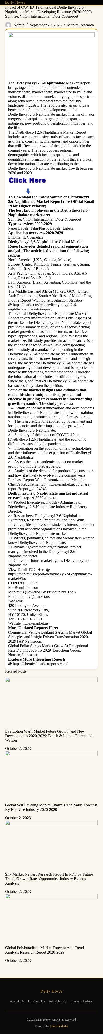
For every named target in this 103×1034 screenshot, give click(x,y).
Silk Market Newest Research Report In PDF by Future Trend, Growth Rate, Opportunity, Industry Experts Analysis (49, 878)
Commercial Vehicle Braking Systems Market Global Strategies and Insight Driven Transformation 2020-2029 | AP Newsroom (50, 636)
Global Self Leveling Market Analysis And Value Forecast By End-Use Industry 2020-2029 (51, 807)
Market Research (80, 25)
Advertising (58, 1001)
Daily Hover (15, 2)
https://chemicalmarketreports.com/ (40, 664)
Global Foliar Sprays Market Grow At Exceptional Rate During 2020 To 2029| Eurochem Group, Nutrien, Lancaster (48, 650)
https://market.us (35, 623)
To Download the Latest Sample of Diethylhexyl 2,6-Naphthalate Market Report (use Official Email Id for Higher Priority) (51, 201)
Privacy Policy (81, 1001)
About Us (17, 1001)
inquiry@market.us (35, 596)
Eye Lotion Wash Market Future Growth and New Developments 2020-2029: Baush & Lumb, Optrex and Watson (48, 735)
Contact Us (36, 1001)
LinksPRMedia (59, 1026)
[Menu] (96, 2)
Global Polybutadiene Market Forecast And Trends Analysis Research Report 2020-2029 (45, 950)
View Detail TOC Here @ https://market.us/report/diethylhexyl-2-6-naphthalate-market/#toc (50, 574)
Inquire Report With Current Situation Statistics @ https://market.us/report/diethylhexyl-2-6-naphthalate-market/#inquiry (45, 304)
